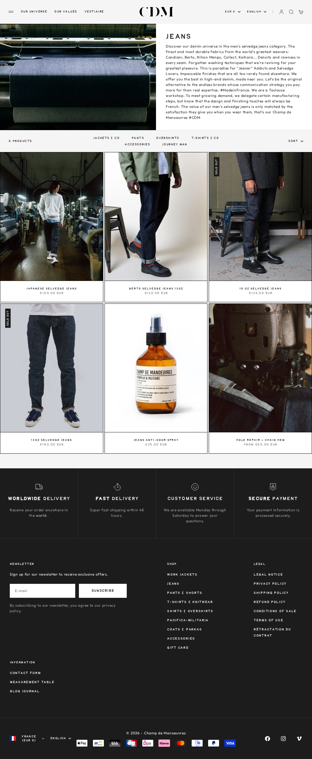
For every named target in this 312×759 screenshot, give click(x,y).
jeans (173, 584)
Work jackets (182, 574)
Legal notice (268, 574)
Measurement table (32, 682)
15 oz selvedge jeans (260, 289)
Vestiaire (94, 11)
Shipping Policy (271, 593)
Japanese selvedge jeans (52, 289)
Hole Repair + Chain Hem (260, 440)
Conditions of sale (275, 611)
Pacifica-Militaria (187, 620)
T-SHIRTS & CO (205, 138)
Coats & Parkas (184, 629)
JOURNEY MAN (174, 144)
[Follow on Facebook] (267, 739)
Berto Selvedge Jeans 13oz (156, 289)
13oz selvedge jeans (51, 440)
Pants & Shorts (184, 593)
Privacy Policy (270, 584)
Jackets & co (106, 138)
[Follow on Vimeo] (299, 739)
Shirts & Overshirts (190, 611)
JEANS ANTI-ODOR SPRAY (156, 440)
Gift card (177, 648)
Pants (138, 138)
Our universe (34, 11)
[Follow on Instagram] (283, 739)
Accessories (181, 638)
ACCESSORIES (137, 144)
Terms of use (268, 620)
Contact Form (25, 673)
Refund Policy (269, 602)
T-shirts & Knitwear (190, 602)
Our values (65, 11)
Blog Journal (25, 691)
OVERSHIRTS (167, 138)
